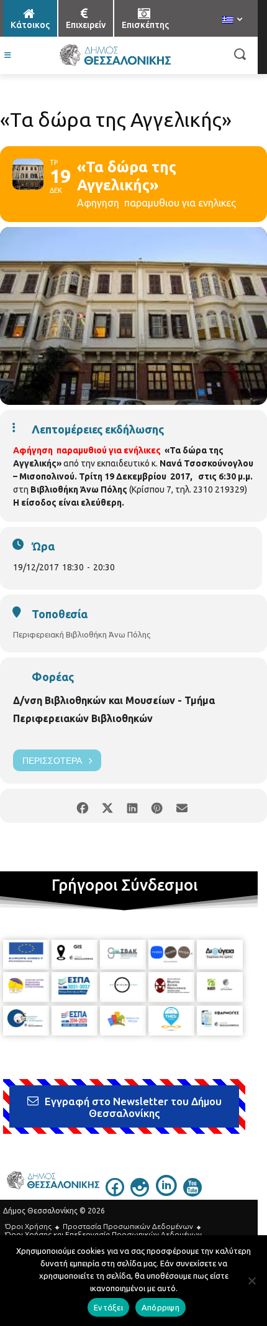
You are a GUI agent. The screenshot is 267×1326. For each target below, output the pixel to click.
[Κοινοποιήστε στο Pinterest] (157, 806)
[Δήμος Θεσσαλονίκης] (115, 55)
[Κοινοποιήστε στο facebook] (82, 806)
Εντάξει (108, 1307)
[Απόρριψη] (251, 1280)
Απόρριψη (160, 1307)
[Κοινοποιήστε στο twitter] (107, 806)
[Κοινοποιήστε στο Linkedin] (132, 806)
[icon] (114, 1193)
